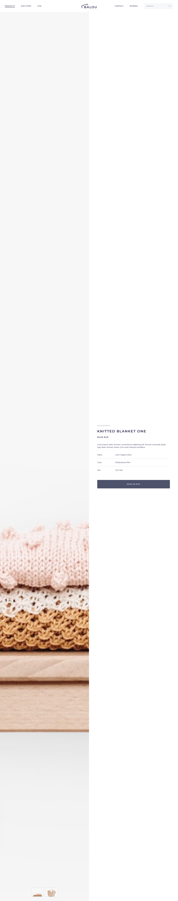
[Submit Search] (169, 6)
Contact (119, 6)
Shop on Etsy (133, 484)
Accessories (103, 425)
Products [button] (10, 6)
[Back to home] (89, 6)
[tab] (37, 892)
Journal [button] (134, 6)
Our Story (26, 6)
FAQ (39, 6)
